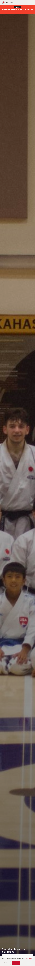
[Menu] (31, 2)
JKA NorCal (9, 3)
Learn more (28, 958)
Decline (6, 963)
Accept (16, 963)
